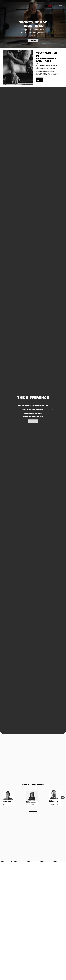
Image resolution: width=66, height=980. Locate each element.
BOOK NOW (33, 40)
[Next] (63, 797)
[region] (33, 798)
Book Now (39, 80)
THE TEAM (33, 809)
